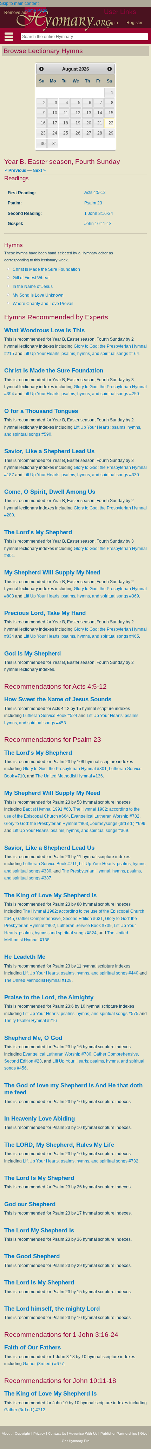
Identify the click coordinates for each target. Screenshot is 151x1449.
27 (88, 133)
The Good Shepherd (32, 1256)
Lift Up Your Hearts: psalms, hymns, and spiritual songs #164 (81, 353)
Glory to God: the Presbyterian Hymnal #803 (46, 823)
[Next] (109, 69)
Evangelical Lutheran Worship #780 (57, 1054)
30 (43, 143)
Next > (39, 170)
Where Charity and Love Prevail (43, 303)
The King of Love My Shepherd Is (50, 895)
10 (54, 112)
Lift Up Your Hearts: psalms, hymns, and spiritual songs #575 (80, 1013)
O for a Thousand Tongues (41, 411)
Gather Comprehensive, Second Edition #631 (59, 918)
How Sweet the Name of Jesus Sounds (57, 699)
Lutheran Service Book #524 (50, 715)
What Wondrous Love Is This (44, 330)
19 (78, 123)
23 (43, 133)
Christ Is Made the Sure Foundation (46, 269)
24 (54, 133)
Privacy (39, 1433)
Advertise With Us (83, 1433)
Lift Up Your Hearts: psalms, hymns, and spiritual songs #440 (80, 973)
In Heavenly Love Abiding (39, 1118)
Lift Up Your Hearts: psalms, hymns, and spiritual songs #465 (81, 636)
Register (134, 22)
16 (43, 123)
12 (78, 112)
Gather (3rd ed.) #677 (43, 1363)
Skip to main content (19, 3)
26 (78, 133)
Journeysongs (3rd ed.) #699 (117, 823)
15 (111, 112)
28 (99, 133)
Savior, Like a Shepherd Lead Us (49, 451)
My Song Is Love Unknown (38, 295)
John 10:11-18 (98, 223)
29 (111, 133)
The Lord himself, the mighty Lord (52, 1308)
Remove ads (16, 12)
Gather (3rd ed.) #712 (24, 1409)
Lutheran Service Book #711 (50, 863)
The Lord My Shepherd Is (39, 1230)
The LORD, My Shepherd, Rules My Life (59, 1145)
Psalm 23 (93, 203)
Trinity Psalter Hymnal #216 (30, 1020)
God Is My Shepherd (32, 653)
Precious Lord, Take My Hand (45, 613)
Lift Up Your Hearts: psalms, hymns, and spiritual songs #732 (80, 1161)
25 (65, 133)
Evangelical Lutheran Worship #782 (105, 816)
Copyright (22, 1433)
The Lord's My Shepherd (38, 532)
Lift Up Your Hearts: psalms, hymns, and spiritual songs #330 (81, 474)
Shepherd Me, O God (33, 1038)
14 (99, 112)
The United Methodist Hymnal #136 (69, 776)
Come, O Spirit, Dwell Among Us (49, 491)
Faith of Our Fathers (32, 1347)
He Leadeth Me (24, 957)
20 (88, 123)
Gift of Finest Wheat (31, 277)
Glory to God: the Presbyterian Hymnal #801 (65, 768)
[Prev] (41, 69)
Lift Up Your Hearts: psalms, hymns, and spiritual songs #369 (81, 596)
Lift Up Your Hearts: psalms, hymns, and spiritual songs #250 (81, 393)
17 (54, 123)
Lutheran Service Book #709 (84, 925)
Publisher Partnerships (118, 1433)
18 (65, 123)
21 (99, 123)
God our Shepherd (29, 1204)
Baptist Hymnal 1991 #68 (47, 809)
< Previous (15, 170)
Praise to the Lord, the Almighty (48, 997)
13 (88, 112)
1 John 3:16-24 (98, 213)
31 (54, 143)
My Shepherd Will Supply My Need (52, 572)
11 (66, 112)
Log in (112, 22)
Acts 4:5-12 (95, 192)
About (7, 1433)
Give (143, 1433)
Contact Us (57, 1433)
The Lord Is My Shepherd (39, 1178)
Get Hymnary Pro (76, 1441)
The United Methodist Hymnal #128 (38, 980)
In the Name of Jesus (33, 286)
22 (111, 123)
